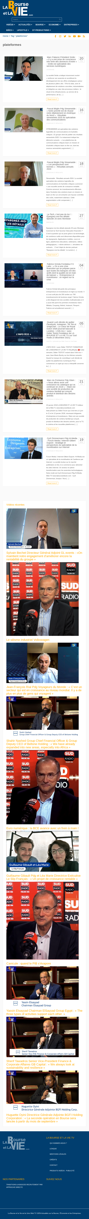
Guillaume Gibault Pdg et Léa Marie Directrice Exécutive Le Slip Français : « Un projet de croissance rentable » (43, 877)
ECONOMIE (54, 25)
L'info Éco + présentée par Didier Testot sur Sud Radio (61, 341)
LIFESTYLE (22, 30)
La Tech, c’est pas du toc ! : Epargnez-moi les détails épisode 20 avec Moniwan (59, 216)
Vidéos (10, 25)
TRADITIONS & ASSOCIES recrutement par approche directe (24, 1186)
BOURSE (40, 25)
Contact (53, 1165)
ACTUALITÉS (24, 25)
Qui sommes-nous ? (58, 1143)
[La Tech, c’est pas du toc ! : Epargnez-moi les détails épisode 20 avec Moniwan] (24, 226)
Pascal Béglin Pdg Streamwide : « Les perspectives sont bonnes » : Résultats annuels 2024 (62, 165)
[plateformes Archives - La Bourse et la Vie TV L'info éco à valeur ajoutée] (18, 8)
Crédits (53, 1160)
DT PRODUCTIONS (41, 30)
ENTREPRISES (71, 25)
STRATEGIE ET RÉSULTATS (54, 123)
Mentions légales (58, 1154)
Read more (52, 99)
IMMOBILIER (50, 222)
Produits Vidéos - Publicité (62, 1171)
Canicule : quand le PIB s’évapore (28, 963)
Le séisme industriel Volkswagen (27, 640)
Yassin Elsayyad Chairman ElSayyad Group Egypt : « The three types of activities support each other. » (44, 1012)
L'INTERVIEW (50, 69)
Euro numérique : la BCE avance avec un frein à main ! (42, 828)
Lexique (53, 1149)
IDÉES (9, 30)
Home (5, 36)
